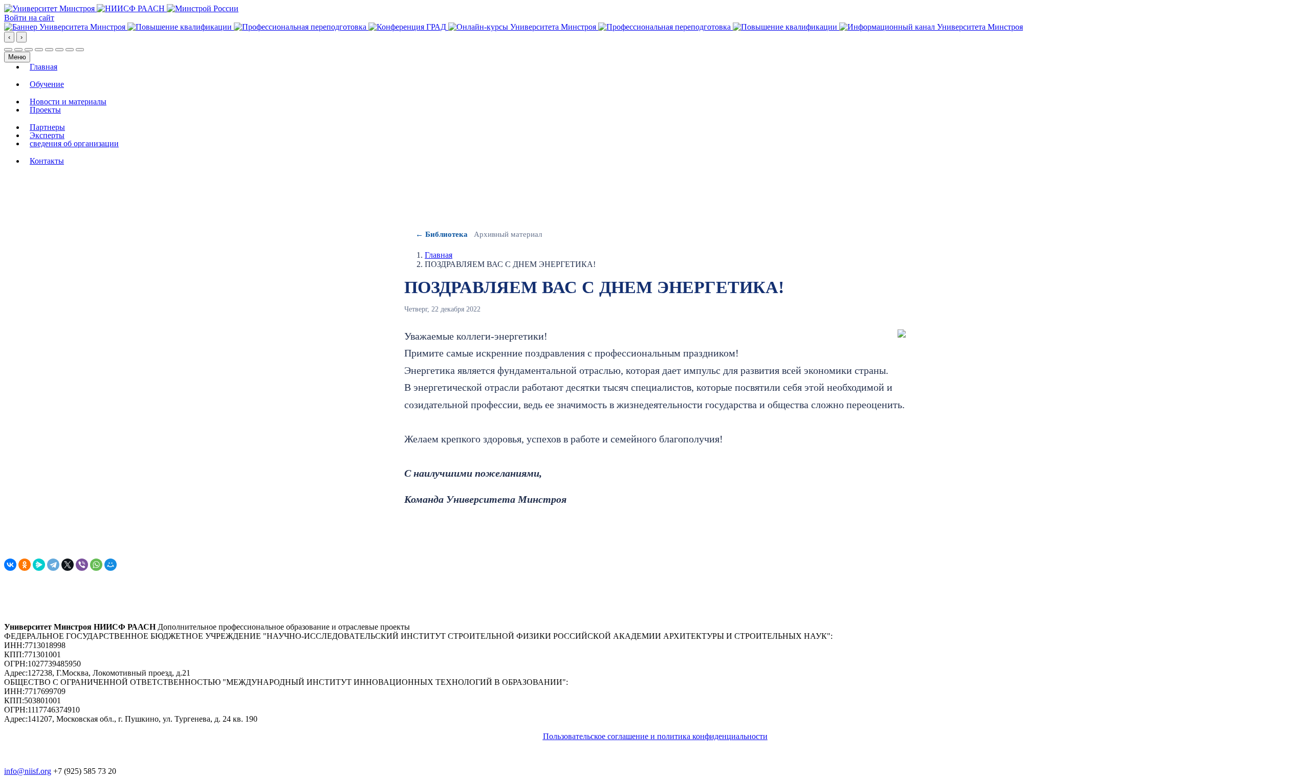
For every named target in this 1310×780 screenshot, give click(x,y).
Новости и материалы (68, 101)
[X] (67, 565)
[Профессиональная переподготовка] (301, 27)
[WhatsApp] (96, 565)
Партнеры (47, 127)
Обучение (47, 84)
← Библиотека (442, 234)
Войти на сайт (29, 17)
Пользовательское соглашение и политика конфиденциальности (655, 736)
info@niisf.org (27, 771)
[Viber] (82, 565)
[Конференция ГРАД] (408, 27)
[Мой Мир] (110, 565)
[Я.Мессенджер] (39, 565)
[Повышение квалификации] (180, 27)
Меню (17, 57)
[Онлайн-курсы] (523, 27)
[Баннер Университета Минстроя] (65, 27)
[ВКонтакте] (10, 565)
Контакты (47, 161)
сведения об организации (74, 143)
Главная (43, 67)
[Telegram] (53, 565)
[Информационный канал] (931, 27)
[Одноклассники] (24, 565)
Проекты (45, 110)
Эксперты (47, 135)
